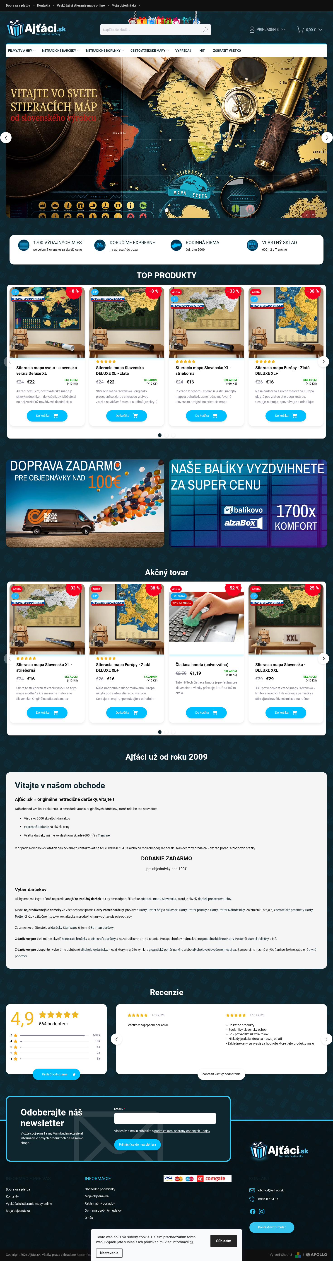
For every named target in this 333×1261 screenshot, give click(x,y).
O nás (89, 1218)
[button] (14, 137)
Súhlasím (223, 1241)
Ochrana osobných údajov (103, 1210)
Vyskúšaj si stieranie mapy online (81, 5)
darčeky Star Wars (64, 927)
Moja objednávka (124, 5)
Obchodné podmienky (100, 1189)
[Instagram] (261, 1210)
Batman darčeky (102, 927)
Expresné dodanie (36, 827)
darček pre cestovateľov (214, 899)
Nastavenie (109, 1253)
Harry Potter (235, 939)
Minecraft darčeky (103, 939)
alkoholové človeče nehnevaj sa (214, 949)
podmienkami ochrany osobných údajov (182, 1131)
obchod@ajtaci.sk (271, 1190)
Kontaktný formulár (272, 1227)
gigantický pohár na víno (166, 949)
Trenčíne (104, 835)
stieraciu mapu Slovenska (158, 899)
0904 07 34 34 (268, 1199)
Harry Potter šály (151, 910)
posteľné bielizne (214, 939)
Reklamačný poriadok (100, 1203)
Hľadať (205, 30)
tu (191, 1242)
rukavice (172, 910)
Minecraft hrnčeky (74, 939)
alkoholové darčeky (93, 949)
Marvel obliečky (258, 939)
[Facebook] (252, 1210)
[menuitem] (22, 50)
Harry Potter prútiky (193, 910)
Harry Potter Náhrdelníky (227, 910)
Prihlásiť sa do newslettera (137, 1144)
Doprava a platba (18, 5)
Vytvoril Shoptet (281, 1254)
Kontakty (43, 5)
